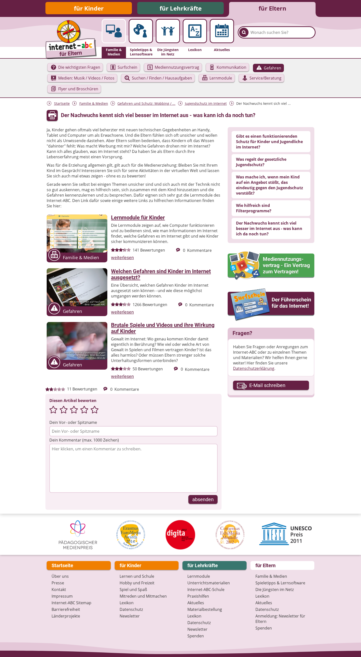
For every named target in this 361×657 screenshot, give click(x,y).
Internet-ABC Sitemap (71, 602)
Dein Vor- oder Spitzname (73, 422)
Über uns (60, 576)
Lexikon (127, 602)
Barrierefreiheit (66, 609)
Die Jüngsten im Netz (274, 589)
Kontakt (59, 589)
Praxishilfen (198, 596)
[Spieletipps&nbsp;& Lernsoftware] (141, 31)
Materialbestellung (204, 609)
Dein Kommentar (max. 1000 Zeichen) (84, 440)
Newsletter (130, 616)
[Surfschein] (271, 305)
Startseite (62, 103)
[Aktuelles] (222, 31)
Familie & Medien (93, 103)
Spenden (195, 636)
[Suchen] (244, 32)
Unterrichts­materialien (208, 583)
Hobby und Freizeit (137, 583)
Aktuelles (195, 602)
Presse (58, 583)
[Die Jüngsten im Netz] (168, 31)
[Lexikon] (195, 31)
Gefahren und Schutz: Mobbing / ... (146, 103)
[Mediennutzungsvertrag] (271, 265)
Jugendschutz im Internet (206, 103)
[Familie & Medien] (114, 31)
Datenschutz (131, 609)
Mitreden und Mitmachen (143, 596)
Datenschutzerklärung (253, 368)
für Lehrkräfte (181, 8)
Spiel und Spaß (133, 589)
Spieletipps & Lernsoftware (280, 583)
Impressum (62, 596)
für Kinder (89, 8)
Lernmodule (198, 576)
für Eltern (272, 8)
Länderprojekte (66, 616)
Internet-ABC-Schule (205, 589)
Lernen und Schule (137, 576)
